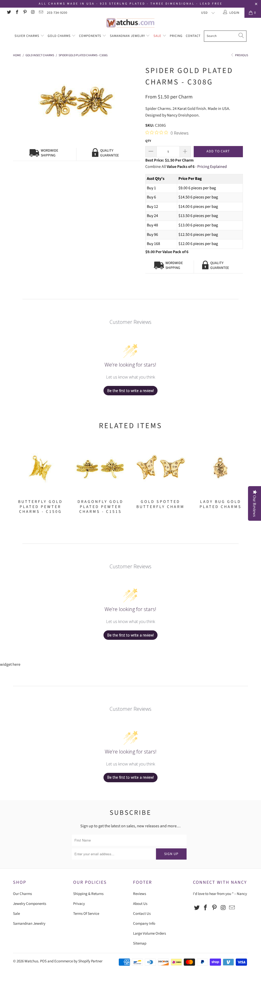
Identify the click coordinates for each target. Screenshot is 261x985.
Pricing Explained (212, 166)
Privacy (79, 903)
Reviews (139, 893)
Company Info (144, 923)
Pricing (176, 36)
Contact (193, 36)
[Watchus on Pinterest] (24, 12)
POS (43, 961)
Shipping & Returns (88, 893)
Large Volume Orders (149, 933)
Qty (148, 141)
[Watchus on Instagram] (32, 12)
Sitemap (139, 943)
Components (90, 36)
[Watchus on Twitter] (8, 12)
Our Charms (22, 893)
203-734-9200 (57, 12)
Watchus (31, 961)
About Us (140, 903)
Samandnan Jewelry (128, 36)
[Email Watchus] (40, 12)
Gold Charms (60, 36)
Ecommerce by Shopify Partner (78, 961)
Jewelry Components (29, 903)
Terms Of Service (86, 913)
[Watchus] (130, 23)
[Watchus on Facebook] (16, 12)
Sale (157, 36)
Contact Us (142, 913)
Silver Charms (27, 36)
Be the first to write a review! (130, 390)
